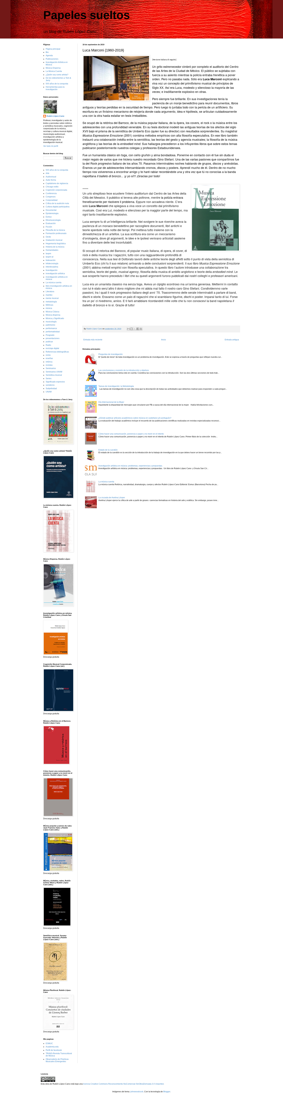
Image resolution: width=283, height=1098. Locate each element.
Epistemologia (52, 213)
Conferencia (51, 193)
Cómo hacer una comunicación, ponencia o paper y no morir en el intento (131, 434)
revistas (49, 365)
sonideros (50, 385)
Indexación (51, 260)
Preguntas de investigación (110, 354)
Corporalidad (51, 200)
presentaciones (52, 338)
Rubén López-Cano (55, 116)
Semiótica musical (54, 375)
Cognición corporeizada (56, 190)
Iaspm (48, 253)
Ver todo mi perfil (50, 146)
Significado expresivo (55, 382)
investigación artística (55, 273)
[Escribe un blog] (131, 329)
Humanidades (52, 250)
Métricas (49, 305)
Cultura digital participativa (57, 207)
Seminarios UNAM (54, 372)
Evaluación (51, 223)
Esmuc (49, 217)
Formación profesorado (56, 233)
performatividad (53, 332)
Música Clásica (52, 312)
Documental (51, 210)
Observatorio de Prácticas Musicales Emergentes (57, 1060)
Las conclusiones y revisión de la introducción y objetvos (123, 370)
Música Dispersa (53, 68)
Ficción (49, 227)
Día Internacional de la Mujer (111, 402)
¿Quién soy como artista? (57, 75)
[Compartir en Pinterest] (140, 329)
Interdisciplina (52, 267)
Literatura (50, 291)
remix (48, 355)
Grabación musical (54, 240)
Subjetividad (51, 388)
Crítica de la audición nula (57, 203)
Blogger (166, 1091)
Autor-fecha (51, 180)
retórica (49, 362)
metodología (51, 302)
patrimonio (50, 325)
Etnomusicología (53, 220)
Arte (47, 173)
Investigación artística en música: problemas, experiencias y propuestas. (130, 466)
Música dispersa (53, 315)
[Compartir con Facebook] (137, 329)
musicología (51, 322)
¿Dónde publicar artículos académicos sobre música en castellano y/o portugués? (134, 418)
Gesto (48, 237)
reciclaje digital (52, 348)
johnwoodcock (136, 1091)
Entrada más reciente (92, 340)
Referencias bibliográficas (57, 352)
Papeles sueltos (86, 15)
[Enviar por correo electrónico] (128, 329)
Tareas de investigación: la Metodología (116, 386)
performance (51, 328)
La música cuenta (106, 482)
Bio (47, 52)
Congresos (51, 197)
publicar (49, 342)
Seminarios (51, 368)
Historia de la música (55, 247)
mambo (49, 295)
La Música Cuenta (54, 71)
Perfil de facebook (54, 1050)
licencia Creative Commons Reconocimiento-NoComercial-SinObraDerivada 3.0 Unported (123, 1084)
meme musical (52, 298)
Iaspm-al (49, 257)
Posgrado (50, 335)
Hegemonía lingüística (56, 243)
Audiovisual (51, 177)
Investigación (51, 270)
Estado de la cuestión (108, 450)
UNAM (49, 392)
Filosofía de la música (55, 230)
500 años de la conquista (57, 84)
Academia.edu (52, 1047)
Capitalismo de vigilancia (57, 183)
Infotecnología (52, 263)
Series (48, 378)
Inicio (163, 340)
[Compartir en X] (134, 329)
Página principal (53, 49)
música (49, 308)
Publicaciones (52, 59)
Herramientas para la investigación (55, 88)
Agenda (49, 55)
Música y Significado (55, 318)
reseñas (49, 358)
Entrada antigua (232, 340)
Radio (48, 345)
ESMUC (49, 1043)
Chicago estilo (52, 187)
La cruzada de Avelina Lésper (111, 497)
